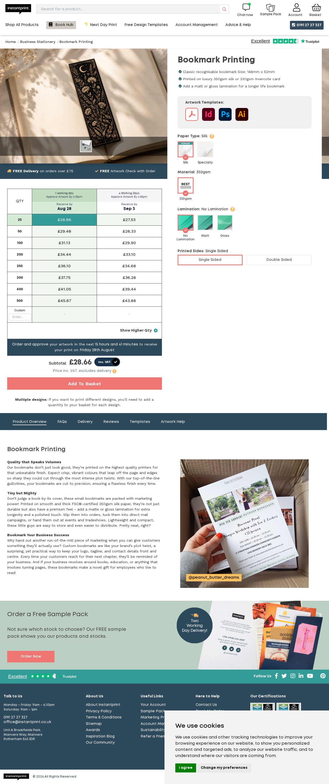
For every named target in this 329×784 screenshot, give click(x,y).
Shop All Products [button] (22, 25)
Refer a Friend (154, 736)
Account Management (162, 724)
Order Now (31, 656)
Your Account (153, 705)
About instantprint (103, 705)
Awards (93, 730)
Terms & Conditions (104, 717)
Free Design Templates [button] (146, 25)
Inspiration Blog (100, 736)
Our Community (100, 742)
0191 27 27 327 (309, 25)
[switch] (107, 362)
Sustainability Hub (157, 730)
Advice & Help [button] (238, 25)
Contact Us (206, 705)
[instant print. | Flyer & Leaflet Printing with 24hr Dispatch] (18, 9)
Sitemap (94, 724)
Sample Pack (153, 711)
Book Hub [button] (64, 25)
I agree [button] (186, 768)
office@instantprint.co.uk (27, 722)
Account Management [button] (197, 25)
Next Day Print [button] (103, 25)
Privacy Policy (99, 711)
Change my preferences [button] (224, 768)
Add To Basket (84, 383)
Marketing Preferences (162, 717)
